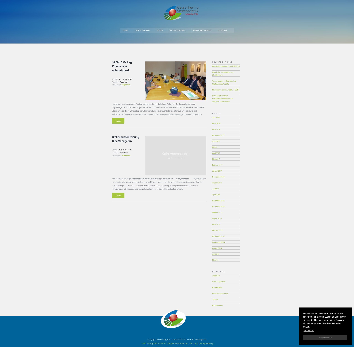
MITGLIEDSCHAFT (178, 30)
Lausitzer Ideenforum (220, 293)
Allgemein (126, 84)
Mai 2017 (215, 147)
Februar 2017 (217, 165)
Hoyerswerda (217, 287)
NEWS (159, 30)
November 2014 (218, 236)
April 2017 (216, 153)
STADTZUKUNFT (142, 30)
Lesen (118, 120)
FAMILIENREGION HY (202, 30)
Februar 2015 (217, 230)
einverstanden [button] (325, 338)
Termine (215, 299)
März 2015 (216, 224)
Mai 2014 (215, 260)
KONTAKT (222, 30)
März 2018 (216, 129)
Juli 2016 (215, 188)
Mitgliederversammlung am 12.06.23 (226, 66)
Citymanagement (218, 281)
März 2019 (216, 123)
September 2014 (218, 242)
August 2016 (217, 183)
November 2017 (218, 135)
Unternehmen (217, 305)
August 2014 (217, 248)
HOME (125, 30)
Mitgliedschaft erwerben (178, 343)
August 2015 (217, 218)
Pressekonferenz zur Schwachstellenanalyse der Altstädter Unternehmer (222, 98)
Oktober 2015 (217, 212)
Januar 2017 (217, 171)
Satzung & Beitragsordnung (201, 343)
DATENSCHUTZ (159, 343)
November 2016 (218, 177)
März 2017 (216, 159)
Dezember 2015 (218, 200)
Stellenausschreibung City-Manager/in (125, 139)
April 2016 (216, 194)
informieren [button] (309, 330)
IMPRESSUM (146, 343)
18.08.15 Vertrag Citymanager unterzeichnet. (122, 66)
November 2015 (218, 206)
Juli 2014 (215, 254)
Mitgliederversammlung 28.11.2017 (225, 90)
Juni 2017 (216, 141)
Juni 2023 (216, 117)
